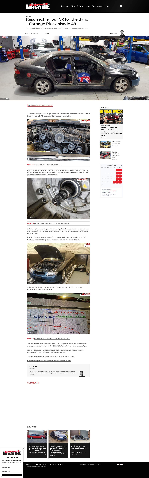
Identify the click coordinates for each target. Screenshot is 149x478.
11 (105, 176)
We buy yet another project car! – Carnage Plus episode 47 (52, 338)
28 (114, 182)
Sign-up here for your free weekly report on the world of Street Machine (49, 360)
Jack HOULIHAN (33, 366)
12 (108, 176)
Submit (11, 475)
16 (120, 176)
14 (114, 176)
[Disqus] (58, 404)
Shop (93, 6)
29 (117, 182)
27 (111, 182)
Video (73, 6)
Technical (80, 6)
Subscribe (100, 6)
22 (117, 179)
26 (108, 182)
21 (114, 179)
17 (102, 179)
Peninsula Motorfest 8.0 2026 (109, 191)
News (62, 6)
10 (102, 176)
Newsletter (53, 464)
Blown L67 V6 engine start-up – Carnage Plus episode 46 (51, 223)
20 (111, 179)
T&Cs (33, 464)
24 (102, 182)
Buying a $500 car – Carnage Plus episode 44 (48, 165)
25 (105, 182)
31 (102, 185)
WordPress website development (33, 466)
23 (120, 179)
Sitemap (38, 464)
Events (88, 6)
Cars (67, 6)
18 (105, 179)
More (107, 6)
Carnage (28, 16)
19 (108, 179)
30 (120, 182)
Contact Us (45, 464)
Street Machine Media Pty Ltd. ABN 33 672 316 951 (91, 464)
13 (111, 176)
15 (117, 176)
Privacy (28, 464)
